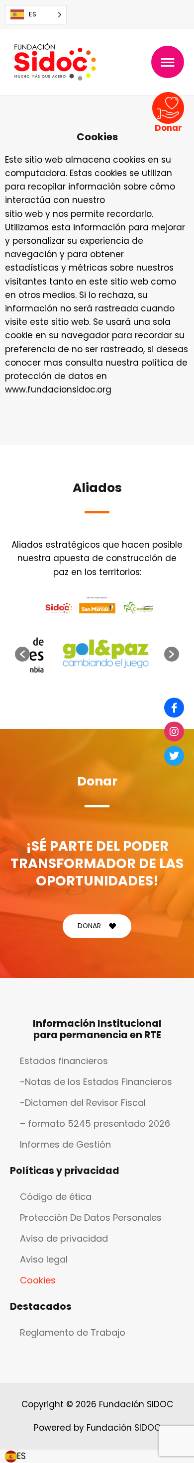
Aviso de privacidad (64, 1238)
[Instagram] (174, 732)
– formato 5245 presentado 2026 (95, 1123)
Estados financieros (64, 1061)
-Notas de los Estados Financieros (96, 1081)
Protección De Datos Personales (91, 1217)
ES (21, 1456)
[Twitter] (174, 756)
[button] (22, 654)
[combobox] (15, 1456)
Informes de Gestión (65, 1144)
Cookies (38, 1280)
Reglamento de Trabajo (72, 1332)
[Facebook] (174, 707)
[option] (106, 654)
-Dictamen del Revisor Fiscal (83, 1102)
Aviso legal (44, 1259)
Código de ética (56, 1196)
